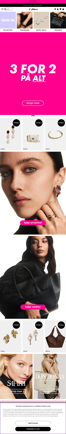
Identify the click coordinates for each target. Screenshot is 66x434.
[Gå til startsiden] (33, 9)
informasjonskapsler (52, 416)
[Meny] (2, 9)
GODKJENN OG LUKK (33, 429)
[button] (58, 9)
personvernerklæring (26, 416)
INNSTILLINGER (33, 423)
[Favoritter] (61, 9)
